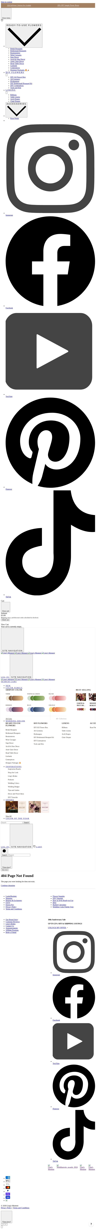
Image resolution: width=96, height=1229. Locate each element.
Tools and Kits (15, 88)
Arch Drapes (15, 99)
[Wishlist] (2, 21)
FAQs (8, 903)
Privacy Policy (11, 907)
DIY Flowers (15, 72)
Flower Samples (59, 896)
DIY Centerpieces (17, 86)
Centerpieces (15, 68)
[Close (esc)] (4, 1224)
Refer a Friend (11, 932)
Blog (54, 903)
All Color (9, 719)
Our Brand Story (12, 920)
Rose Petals (14, 118)
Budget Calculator (59, 905)
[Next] (6, 1224)
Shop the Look (13, 772)
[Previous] (2, 1224)
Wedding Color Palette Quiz (63, 907)
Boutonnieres (15, 53)
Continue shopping (8, 886)
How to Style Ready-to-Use (63, 901)
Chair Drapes (15, 101)
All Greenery (15, 79)
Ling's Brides (12, 776)
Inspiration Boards (14, 769)
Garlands (13, 66)
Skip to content (6, 2)
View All (8, 816)
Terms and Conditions (14, 909)
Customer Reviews (13, 922)
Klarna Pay (10, 905)
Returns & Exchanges (14, 901)
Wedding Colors (13, 783)
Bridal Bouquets (16, 49)
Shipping (9, 898)
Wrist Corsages (15, 55)
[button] (91, 1224)
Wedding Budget (13, 787)
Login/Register (11, 896)
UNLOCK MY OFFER (57, 928)
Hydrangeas (14, 81)
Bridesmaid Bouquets (18, 51)
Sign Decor (14, 57)
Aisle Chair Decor (17, 61)
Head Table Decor (17, 64)
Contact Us (10, 926)
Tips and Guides (13, 790)
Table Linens (15, 97)
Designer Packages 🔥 (19, 70)
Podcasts (11, 780)
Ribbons (13, 95)
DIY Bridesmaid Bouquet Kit (21, 83)
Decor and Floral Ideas (16, 794)
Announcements (12, 928)
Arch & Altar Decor (17, 59)
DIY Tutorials (13, 797)
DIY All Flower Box (18, 77)
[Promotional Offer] (16, 807)
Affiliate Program (12, 930)
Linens (11, 90)
